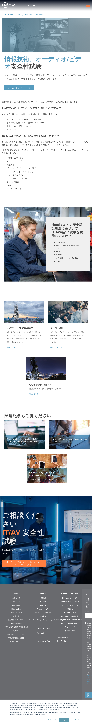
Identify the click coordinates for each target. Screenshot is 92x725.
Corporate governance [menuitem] (69, 623)
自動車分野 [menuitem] (16, 598)
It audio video (42, 14)
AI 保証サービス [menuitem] (43, 609)
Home (6, 14)
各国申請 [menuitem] (43, 598)
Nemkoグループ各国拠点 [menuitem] (70, 601)
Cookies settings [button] (53, 720)
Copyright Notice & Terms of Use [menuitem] (69, 620)
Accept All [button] (64, 720)
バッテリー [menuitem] (16, 601)
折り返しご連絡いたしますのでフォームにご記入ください (24, 563)
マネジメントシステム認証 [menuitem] (43, 612)
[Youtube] (34, 5)
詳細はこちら (12, 347)
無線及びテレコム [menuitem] (16, 641)
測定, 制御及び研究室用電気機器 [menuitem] (16, 627)
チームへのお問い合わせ (19, 87)
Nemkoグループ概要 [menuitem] (69, 593)
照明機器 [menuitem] (16, 630)
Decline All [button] (75, 720)
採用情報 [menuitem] (70, 609)
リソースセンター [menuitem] (43, 628)
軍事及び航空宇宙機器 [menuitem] (16, 638)
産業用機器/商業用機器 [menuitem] (16, 620)
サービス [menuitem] (42, 593)
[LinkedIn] (28, 5)
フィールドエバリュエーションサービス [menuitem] (42, 620)
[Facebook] (30, 5)
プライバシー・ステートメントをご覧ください (89, 680)
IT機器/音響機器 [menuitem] (16, 623)
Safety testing (30, 14)
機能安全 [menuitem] (43, 616)
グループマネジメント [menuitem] (70, 605)
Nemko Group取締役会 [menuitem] (69, 616)
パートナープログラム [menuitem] (70, 612)
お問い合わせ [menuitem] (70, 630)
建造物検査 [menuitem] (16, 605)
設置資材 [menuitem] (16, 616)
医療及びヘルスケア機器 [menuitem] (16, 634)
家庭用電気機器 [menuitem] (16, 612)
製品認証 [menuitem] (43, 601)
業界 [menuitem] (16, 593)
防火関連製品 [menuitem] (16, 609)
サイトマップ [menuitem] (70, 627)
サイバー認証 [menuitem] (43, 605)
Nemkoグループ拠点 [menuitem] (69, 598)
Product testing (17, 14)
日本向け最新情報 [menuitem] (43, 641)
